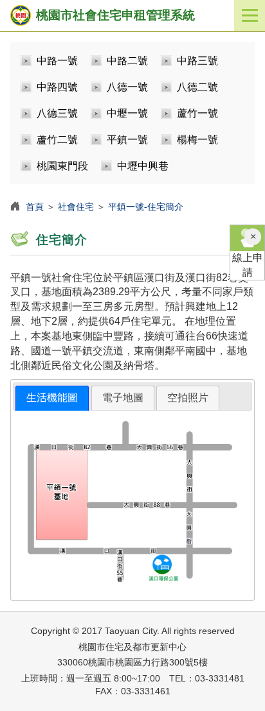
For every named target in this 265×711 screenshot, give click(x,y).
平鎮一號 (127, 139)
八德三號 (57, 113)
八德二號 (197, 86)
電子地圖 (122, 397)
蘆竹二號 (57, 139)
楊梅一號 (197, 139)
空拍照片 (187, 397)
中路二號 (127, 60)
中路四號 (57, 86)
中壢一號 (127, 113)
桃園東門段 (62, 165)
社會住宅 (76, 206)
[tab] (52, 398)
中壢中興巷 (143, 165)
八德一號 (127, 86)
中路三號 (197, 60)
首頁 (35, 206)
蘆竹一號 (197, 113)
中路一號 (57, 60)
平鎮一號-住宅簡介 (145, 206)
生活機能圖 (52, 397)
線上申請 (247, 265)
